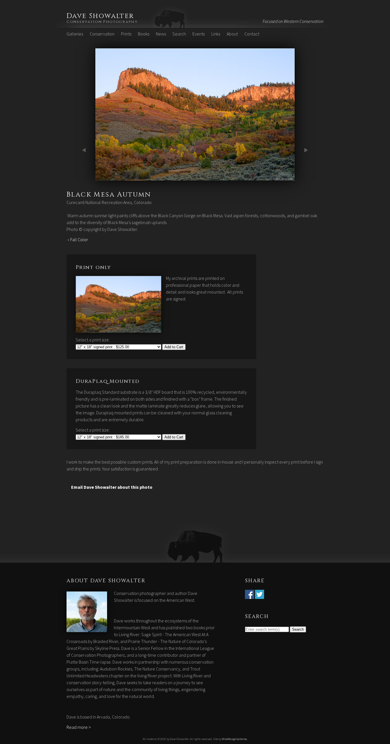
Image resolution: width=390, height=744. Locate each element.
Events (198, 34)
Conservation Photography (102, 21)
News (161, 34)
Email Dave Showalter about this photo (111, 487)
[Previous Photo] (85, 177)
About (232, 34)
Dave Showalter (100, 16)
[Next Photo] (195, 177)
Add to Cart (173, 347)
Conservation (102, 34)
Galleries (75, 34)
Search (179, 34)
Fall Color (79, 239)
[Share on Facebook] (249, 595)
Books (143, 34)
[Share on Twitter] (259, 595)
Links (215, 34)
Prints (126, 34)
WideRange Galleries (234, 739)
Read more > (79, 727)
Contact (251, 34)
